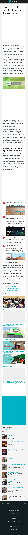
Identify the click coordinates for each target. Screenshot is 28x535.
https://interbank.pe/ (17, 205)
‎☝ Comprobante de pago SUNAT (13, 286)
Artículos (14, 508)
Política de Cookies (14, 526)
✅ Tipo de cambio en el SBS (12, 288)
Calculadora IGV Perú (14, 513)
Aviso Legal (14, 529)
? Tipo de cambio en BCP (11, 290)
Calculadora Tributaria (14, 516)
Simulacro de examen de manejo (14, 521)
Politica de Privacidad (14, 532)
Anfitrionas (14, 518)
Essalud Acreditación (14, 524)
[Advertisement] (14, 30)
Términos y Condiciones (14, 510)
